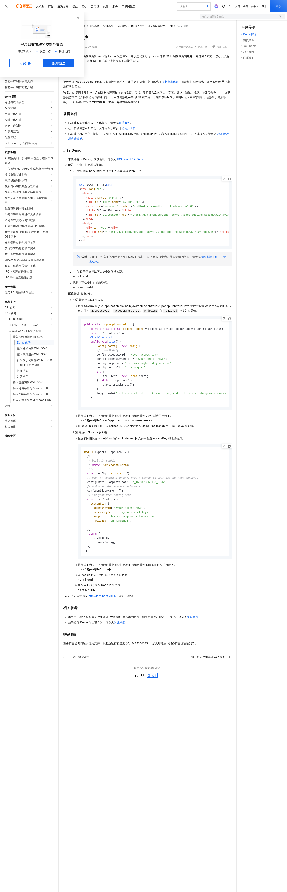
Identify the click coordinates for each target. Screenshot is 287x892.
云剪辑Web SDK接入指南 (130, 25)
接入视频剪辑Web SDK (160, 25)
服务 (115, 6)
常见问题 (119, 622)
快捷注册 (25, 63)
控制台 (254, 6)
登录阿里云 (59, 63)
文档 (237, 6)
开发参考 (94, 25)
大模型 (40, 6)
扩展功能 (193, 617)
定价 (84, 6)
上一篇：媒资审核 (78, 657)
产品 (50, 6)
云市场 (95, 6)
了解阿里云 (128, 6)
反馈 (154, 675)
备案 (245, 6)
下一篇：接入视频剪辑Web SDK (206, 657)
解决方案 (62, 6)
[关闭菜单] (6, 6)
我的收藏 (222, 46)
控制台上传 (129, 128)
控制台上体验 (170, 81)
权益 (75, 6)
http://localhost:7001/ (102, 596)
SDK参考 (108, 25)
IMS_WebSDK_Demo (131, 159)
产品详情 (202, 46)
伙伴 (106, 6)
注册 (264, 6)
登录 (278, 6)
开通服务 (124, 123)
